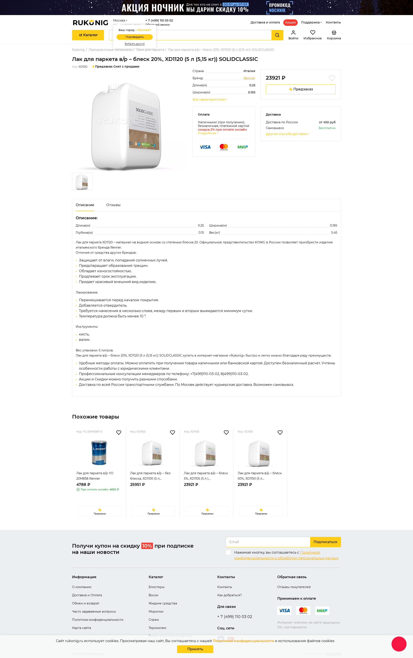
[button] (74, 478)
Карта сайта (81, 628)
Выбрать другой (135, 43)
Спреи (154, 620)
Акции (290, 22)
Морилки (156, 611)
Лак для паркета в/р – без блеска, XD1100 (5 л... (150, 475)
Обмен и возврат (85, 603)
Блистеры (157, 587)
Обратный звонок (157, 24)
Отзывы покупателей (294, 587)
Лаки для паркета (150, 50)
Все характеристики (209, 99)
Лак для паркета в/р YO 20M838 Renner (94, 475)
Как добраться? (229, 595)
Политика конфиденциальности (97, 620)
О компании (81, 587)
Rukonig (78, 50)
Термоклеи (157, 628)
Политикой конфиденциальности (243, 641)
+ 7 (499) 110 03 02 (159, 20)
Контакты (333, 22)
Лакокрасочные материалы (110, 50)
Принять (195, 649)
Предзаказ (303, 89)
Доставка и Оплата (87, 595)
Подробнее (207, 133)
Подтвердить (135, 37)
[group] (129, 123)
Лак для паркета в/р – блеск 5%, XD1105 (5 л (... (206, 475)
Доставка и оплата (265, 22)
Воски (153, 595)
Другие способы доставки (287, 134)
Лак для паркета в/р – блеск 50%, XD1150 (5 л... (260, 475)
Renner (249, 78)
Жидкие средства (163, 603)
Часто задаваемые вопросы (94, 611)
